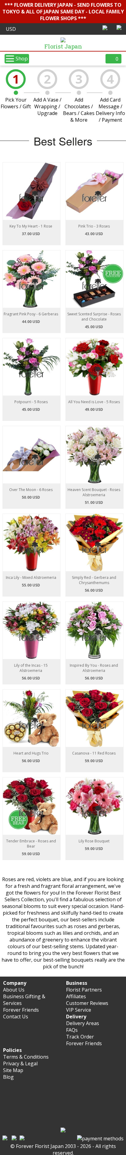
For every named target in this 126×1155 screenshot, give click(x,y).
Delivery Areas (82, 1023)
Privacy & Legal (20, 1063)
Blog (8, 1077)
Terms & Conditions (26, 1056)
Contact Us (15, 1016)
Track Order (80, 1036)
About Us (13, 989)
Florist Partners (84, 989)
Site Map (13, 1070)
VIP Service (78, 1009)
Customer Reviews (87, 1003)
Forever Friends (21, 1009)
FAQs (72, 1030)
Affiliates (76, 996)
